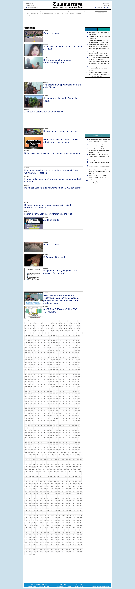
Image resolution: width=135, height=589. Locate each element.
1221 (44, 486)
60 (66, 325)
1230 (77, 486)
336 (60, 362)
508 (35, 386)
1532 (70, 532)
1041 (30, 459)
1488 (26, 527)
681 (69, 408)
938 (29, 444)
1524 (41, 532)
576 (79, 393)
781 (44, 423)
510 (41, 386)
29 (43, 323)
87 (79, 328)
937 (26, 444)
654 (41, 406)
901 (26, 440)
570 (60, 393)
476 (48, 381)
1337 (59, 503)
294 (41, 357)
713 (57, 413)
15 (66, 321)
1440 (26, 520)
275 (38, 355)
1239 (52, 488)
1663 (81, 551)
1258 (63, 491)
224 (48, 347)
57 (59, 325)
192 (60, 342)
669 (32, 408)
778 (35, 423)
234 (79, 347)
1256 (55, 491)
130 (35, 335)
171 (51, 340)
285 (69, 355)
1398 (48, 513)
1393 (30, 513)
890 (48, 437)
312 (41, 359)
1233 (30, 488)
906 (41, 440)
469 (26, 381)
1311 (81, 498)
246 (60, 350)
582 (41, 396)
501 (69, 384)
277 (44, 355)
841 (63, 430)
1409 (30, 515)
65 (79, 325)
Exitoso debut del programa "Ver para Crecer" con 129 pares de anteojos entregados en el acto (98, 177)
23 (28, 323)
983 (57, 449)
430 (73, 374)
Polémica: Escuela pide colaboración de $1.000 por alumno (53, 187)
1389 (74, 510)
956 (29, 447)
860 (66, 432)
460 (54, 379)
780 (41, 423)
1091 (37, 466)
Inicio (28, 11)
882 (79, 435)
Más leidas (91, 29)
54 (51, 325)
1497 (59, 527)
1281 (30, 496)
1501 (74, 527)
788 (66, 423)
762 (41, 420)
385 (44, 369)
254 (29, 352)
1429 (44, 517)
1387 (66, 510)
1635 (37, 549)
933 (69, 442)
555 (69, 391)
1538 (33, 534)
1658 (63, 551)
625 (63, 401)
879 (69, 435)
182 (29, 342)
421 (44, 374)
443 (57, 376)
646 (73, 403)
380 (29, 369)
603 (51, 398)
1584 (26, 542)
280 (54, 355)
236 (29, 350)
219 (32, 347)
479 (57, 381)
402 (41, 372)
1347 (37, 505)
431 (76, 374)
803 (57, 425)
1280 (26, 496)
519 (69, 386)
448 (73, 376)
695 (57, 410)
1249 (30, 491)
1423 (81, 515)
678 (60, 408)
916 (72, 440)
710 (48, 413)
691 (44, 410)
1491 (37, 527)
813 (32, 427)
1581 (74, 539)
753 (69, 418)
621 (51, 401)
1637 (44, 549)
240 (41, 350)
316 (54, 359)
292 (35, 357)
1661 (74, 551)
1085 (74, 464)
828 (79, 427)
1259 (66, 491)
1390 (77, 510)
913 (63, 440)
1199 (80, 481)
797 (38, 425)
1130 (62, 471)
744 (41, 418)
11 (55, 321)
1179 (65, 478)
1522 (33, 532)
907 (44, 440)
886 (35, 437)
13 (60, 321)
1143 (51, 474)
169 (44, 340)
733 (63, 415)
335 (57, 362)
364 (35, 367)
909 (51, 440)
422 (48, 374)
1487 (81, 525)
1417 (59, 515)
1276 (70, 493)
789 (69, 423)
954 (79, 444)
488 (29, 384)
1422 (77, 515)
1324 (70, 500)
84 (71, 328)
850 (35, 432)
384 (41, 369)
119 (59, 333)
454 (35, 379)
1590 (48, 542)
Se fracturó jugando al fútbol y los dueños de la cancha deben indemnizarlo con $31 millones (99, 156)
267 (69, 352)
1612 (70, 544)
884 (29, 437)
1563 (66, 537)
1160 (55, 476)
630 (79, 401)
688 (35, 410)
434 (29, 376)
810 (79, 425)
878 (66, 435)
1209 (59, 483)
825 (69, 427)
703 (26, 413)
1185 (30, 481)
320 (66, 359)
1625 (59, 547)
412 (72, 372)
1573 (44, 539)
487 (26, 384)
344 (29, 364)
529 (44, 389)
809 (76, 425)
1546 (63, 534)
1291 (66, 496)
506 (29, 386)
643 (63, 403)
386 (48, 369)
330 (41, 362)
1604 (41, 544)
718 (72, 413)
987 (69, 449)
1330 (33, 503)
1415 (52, 515)
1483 (66, 525)
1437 (74, 517)
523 (26, 389)
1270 (48, 493)
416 (29, 374)
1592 (55, 542)
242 (48, 350)
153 (51, 337)
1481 (59, 525)
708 (41, 413)
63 (74, 325)
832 (35, 430)
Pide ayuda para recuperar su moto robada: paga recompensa (60, 140)
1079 (52, 464)
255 (32, 352)
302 (66, 357)
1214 (77, 483)
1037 (74, 457)
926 (48, 442)
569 (57, 393)
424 (54, 374)
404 (48, 372)
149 (38, 337)
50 (41, 325)
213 (69, 345)
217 (26, 347)
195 (69, 342)
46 (30, 325)
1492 (41, 527)
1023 (81, 454)
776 (29, 423)
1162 (62, 476)
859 (63, 432)
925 (44, 442)
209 (57, 345)
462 (60, 379)
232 (73, 347)
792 (79, 423)
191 (57, 342)
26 (35, 323)
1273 (59, 493)
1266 (33, 493)
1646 (77, 549)
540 (79, 389)
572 (66, 393)
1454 (77, 520)
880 (73, 435)
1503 (81, 527)
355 (63, 364)
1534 (77, 532)
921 (32, 442)
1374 (77, 508)
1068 (70, 462)
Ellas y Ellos (69, 11)
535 (63, 389)
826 (72, 427)
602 (48, 398)
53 (48, 325)
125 (78, 333)
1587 (37, 542)
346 (35, 364)
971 (76, 447)
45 (28, 325)
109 (29, 333)
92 (35, 330)
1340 (70, 503)
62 (71, 325)
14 (63, 321)
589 (63, 396)
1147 (65, 474)
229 (63, 347)
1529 (59, 532)
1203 (37, 483)
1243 (66, 488)
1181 (73, 478)
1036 (70, 457)
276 (41, 355)
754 (73, 418)
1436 (70, 517)
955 (26, 447)
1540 (41, 534)
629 (76, 401)
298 (54, 357)
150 (41, 337)
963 (51, 447)
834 (41, 430)
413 (76, 372)
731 (57, 415)
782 (48, 423)
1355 (66, 505)
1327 (81, 500)
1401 (59, 513)
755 (76, 418)
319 (63, 359)
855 (51, 432)
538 (73, 389)
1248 (26, 491)
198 (79, 342)
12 (58, 321)
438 (41, 376)
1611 (66, 544)
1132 (69, 471)
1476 (41, 525)
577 (26, 396)
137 (57, 335)
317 (57, 359)
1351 (52, 505)
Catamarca (34, 11)
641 (57, 403)
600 (41, 398)
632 (29, 403)
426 (60, 374)
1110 (48, 469)
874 (54, 435)
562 (35, 393)
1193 (58, 481)
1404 (70, 513)
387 (51, 369)
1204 (41, 483)
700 (73, 410)
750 (60, 418)
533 (57, 389)
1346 (33, 505)
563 (38, 393)
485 (76, 381)
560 (29, 393)
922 (35, 442)
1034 (63, 457)
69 (33, 328)
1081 (59, 464)
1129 (58, 471)
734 (66, 415)
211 (63, 345)
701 (76, 410)
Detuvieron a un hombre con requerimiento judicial (57, 61)
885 (32, 437)
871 (44, 435)
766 (54, 420)
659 (57, 406)
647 (76, 403)
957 (32, 447)
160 (73, 337)
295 (44, 357)
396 (79, 369)
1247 (81, 488)
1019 (66, 454)
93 (38, 330)
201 (32, 345)
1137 (30, 474)
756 (79, 418)
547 (44, 391)
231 (69, 347)
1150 (76, 474)
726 (41, 415)
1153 (30, 476)
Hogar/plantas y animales (46, 13)
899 (76, 437)
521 (76, 386)
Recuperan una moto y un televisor (60, 131)
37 (64, 323)
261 (51, 352)
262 (54, 352)
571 (63, 393)
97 (48, 330)
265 (63, 352)
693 (51, 410)
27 (38, 323)
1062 (48, 462)
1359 (81, 505)
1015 (52, 454)
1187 (37, 481)
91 (33, 330)
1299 (37, 498)
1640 (55, 549)
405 (51, 372)
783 (51, 423)
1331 (37, 503)
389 (57, 369)
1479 (52, 525)
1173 (44, 478)
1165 (73, 476)
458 (48, 379)
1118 (75, 469)
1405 (74, 513)
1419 (66, 515)
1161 (58, 476)
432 (79, 374)
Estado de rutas (51, 33)
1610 (63, 544)
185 (38, 342)
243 (51, 350)
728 (48, 415)
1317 (44, 500)
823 (63, 427)
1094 (48, 466)
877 (63, 435)
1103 (81, 466)
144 (79, 335)
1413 (44, 515)
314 (47, 359)
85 (74, 328)
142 (73, 335)
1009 (30, 454)
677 (57, 408)
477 (51, 381)
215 (76, 345)
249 (69, 350)
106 (75, 330)
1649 (30, 551)
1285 (44, 496)
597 (32, 398)
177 (69, 340)
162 (79, 337)
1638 (48, 549)
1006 (76, 452)
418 (35, 374)
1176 (55, 478)
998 (48, 452)
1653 (44, 551)
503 (76, 384)
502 (73, 384)
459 (51, 379)
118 (56, 333)
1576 (55, 539)
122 (68, 333)
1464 (55, 522)
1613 (74, 544)
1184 (26, 481)
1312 (26, 500)
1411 (37, 515)
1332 (41, 503)
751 (63, 418)
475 (44, 381)
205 (44, 345)
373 (63, 367)
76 (51, 328)
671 (38, 408)
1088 (26, 466)
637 (44, 403)
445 (63, 376)
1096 (55, 466)
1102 (77, 466)
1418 (63, 515)
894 (60, 437)
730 (54, 415)
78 (56, 328)
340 (73, 362)
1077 (44, 464)
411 (69, 372)
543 (32, 391)
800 (48, 425)
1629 (74, 547)
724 (35, 415)
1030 (48, 457)
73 (43, 328)
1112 (54, 469)
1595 (66, 542)
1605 (44, 544)
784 (54, 423)
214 (72, 345)
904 (35, 440)
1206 (48, 483)
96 (46, 330)
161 (76, 337)
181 (26, 342)
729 (51, 415)
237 (32, 350)
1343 (81, 503)
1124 (40, 471)
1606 (48, 544)
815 (38, 427)
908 (48, 440)
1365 (44, 508)
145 (26, 337)
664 (73, 406)
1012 (41, 454)
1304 (55, 498)
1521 (30, 532)
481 (63, 381)
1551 (81, 534)
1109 (44, 469)
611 (76, 398)
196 (73, 342)
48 (35, 325)
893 (57, 437)
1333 (44, 503)
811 (26, 427)
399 (32, 372)
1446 (48, 520)
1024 (26, 457)
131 (38, 335)
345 (32, 364)
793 (26, 425)
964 (54, 447)
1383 (52, 510)
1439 (81, 517)
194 (66, 342)
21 (81, 321)
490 (35, 384)
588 (60, 396)
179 (76, 340)
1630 (77, 547)
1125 (44, 471)
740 (29, 418)
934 (73, 442)
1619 (37, 547)
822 (60, 427)
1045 (44, 459)
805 (63, 425)
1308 (70, 498)
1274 (63, 493)
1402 (63, 513)
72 (41, 328)
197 (76, 342)
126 (81, 333)
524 (29, 389)
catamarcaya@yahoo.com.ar (63, 586)
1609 (59, 544)
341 (76, 362)
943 (44, 444)
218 (29, 347)
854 (48, 432)
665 (76, 406)
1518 (77, 530)
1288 (55, 496)
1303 (52, 498)
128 (29, 335)
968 (66, 447)
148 (35, 337)
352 (54, 364)
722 (29, 415)
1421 (74, 515)
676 (54, 408)
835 (44, 430)
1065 (59, 462)
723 (32, 415)
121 (65, 333)
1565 (74, 537)
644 (66, 403)
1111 (51, 469)
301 (63, 357)
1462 (48, 522)
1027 (37, 457)
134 (48, 335)
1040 (26, 459)
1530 (63, 532)
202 (35, 345)
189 (51, 342)
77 (53, 328)
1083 (66, 464)
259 (44, 352)
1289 (59, 496)
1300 (41, 498)
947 (57, 444)
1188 (40, 481)
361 (26, 367)
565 (44, 393)
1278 (77, 493)
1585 (30, 542)
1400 (55, 513)
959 (38, 447)
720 (79, 413)
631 (26, 403)
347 (38, 364)
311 (38, 359)
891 (51, 437)
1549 (74, 534)
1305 (59, 498)
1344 (26, 505)
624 (60, 401)
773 (76, 420)
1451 (66, 520)
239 (38, 350)
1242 (63, 488)
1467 (66, 522)
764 (48, 420)
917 (76, 440)
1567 (81, 537)
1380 (41, 510)
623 (57, 401)
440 (48, 376)
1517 (74, 530)
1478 (48, 525)
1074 (33, 464)
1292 (70, 496)
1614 (77, 544)
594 (79, 396)
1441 (30, 520)
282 (60, 355)
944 (48, 444)
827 (76, 427)
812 (29, 427)
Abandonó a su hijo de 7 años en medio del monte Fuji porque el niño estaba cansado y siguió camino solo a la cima (99, 53)
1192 (55, 481)
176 (66, 340)
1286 (48, 496)
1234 (33, 488)
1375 (81, 508)
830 (29, 430)
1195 (65, 481)
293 (38, 357)
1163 (65, 476)
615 (32, 401)
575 (76, 393)
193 (63, 342)
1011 (37, 454)
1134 (76, 471)
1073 (30, 464)
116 (50, 333)
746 (48, 418)
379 (26, 369)
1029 (44, 457)
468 (79, 379)
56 (56, 325)
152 (48, 337)
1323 (66, 500)
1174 (48, 478)
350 (48, 364)
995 (38, 452)
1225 (59, 486)
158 (66, 337)
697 (63, 410)
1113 (58, 469)
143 (76, 335)
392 (66, 369)
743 (38, 418)
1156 (40, 476)
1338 (63, 503)
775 (26, 423)
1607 (52, 544)
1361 (30, 508)
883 (26, 437)
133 (44, 335)
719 (76, 413)
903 (32, 440)
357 (69, 364)
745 (44, 418)
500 (66, 384)
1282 (33, 496)
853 (44, 432)
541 (26, 391)
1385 (59, 510)
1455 (81, 520)
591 (69, 396)
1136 (26, 474)
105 (72, 330)
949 (63, 444)
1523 (37, 532)
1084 (70, 464)
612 (79, 398)
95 (43, 330)
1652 (41, 551)
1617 (30, 547)
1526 (48, 532)
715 (63, 413)
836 (48, 430)
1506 (33, 530)
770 (66, 420)
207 (51, 345)
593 (76, 396)
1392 (26, 513)
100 (57, 330)
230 (66, 347)
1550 (77, 534)
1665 (30, 554)
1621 (44, 547)
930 (60, 442)
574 (73, 393)
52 (46, 325)
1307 (66, 498)
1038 (77, 457)
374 (66, 367)
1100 (70, 466)
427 (63, 374)
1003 (65, 452)
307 (26, 359)
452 (29, 379)
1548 (70, 534)
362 (29, 367)
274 (35, 355)
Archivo (57, 13)
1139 (37, 474)
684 (79, 408)
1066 (63, 462)
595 (26, 398)
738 (79, 415)
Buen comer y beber (83, 11)
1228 (70, 486)
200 (29, 345)
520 (72, 386)
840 (60, 430)
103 (66, 330)
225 (51, 347)
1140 (40, 474)
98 (51, 330)
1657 (59, 551)
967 (63, 447)
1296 (26, 498)
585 (51, 396)
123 (72, 333)
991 (26, 452)
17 (71, 321)
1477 (44, 525)
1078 (48, 464)
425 (57, 374)
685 (26, 410)
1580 (70, 539)
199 (26, 345)
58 (61, 325)
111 (35, 333)
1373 (74, 508)
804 (60, 425)
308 (29, 359)
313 (44, 359)
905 (38, 440)
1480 (55, 525)
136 (54, 335)
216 (79, 345)
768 (60, 420)
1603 (37, 544)
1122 (33, 471)
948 (60, 444)
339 (69, 362)
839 (57, 430)
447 (69, 376)
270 (79, 352)
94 (41, 330)
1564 (70, 537)
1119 (79, 469)
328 (35, 362)
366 (41, 367)
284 (66, 355)
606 (60, 398)
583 (44, 396)
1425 (30, 517)
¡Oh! (75, 11)
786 (60, 423)
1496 (55, 527)
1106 (33, 469)
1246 (77, 488)
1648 (26, 551)
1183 (80, 478)
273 (32, 355)
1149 (73, 474)
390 (60, 369)
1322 (63, 500)
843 (69, 430)
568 (54, 393)
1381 (44, 510)
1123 (37, 471)
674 (48, 408)
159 (69, 337)
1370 (63, 508)
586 (54, 396)
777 (32, 423)
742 (35, 418)
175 (63, 340)
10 (53, 321)
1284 (41, 496)
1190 (48, 481)
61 (69, 325)
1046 (48, 459)
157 (63, 337)
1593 (59, 542)
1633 (30, 549)
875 (57, 435)
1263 (81, 491)
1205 (44, 483)
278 (48, 355)
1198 (76, 481)
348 (41, 364)
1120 (26, 471)
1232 (26, 488)
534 (60, 389)
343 (26, 364)
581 (38, 396)
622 (54, 401)
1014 (48, 454)
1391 (81, 510)
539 (76, 389)
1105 (30, 469)
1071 (81, 462)
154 (54, 337)
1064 (55, 462)
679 (63, 408)
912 (60, 440)
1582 (77, 539)
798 (41, 425)
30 (46, 323)
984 (60, 449)
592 (73, 396)
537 (69, 389)
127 (26, 335)
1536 (26, 534)
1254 (48, 491)
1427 (37, 517)
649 (26, 406)
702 (79, 410)
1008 (26, 454)
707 (38, 413)
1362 (33, 508)
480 (60, 381)
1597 (74, 542)
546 (41, 391)
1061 (44, 462)
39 (69, 323)
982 (54, 449)
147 (32, 337)
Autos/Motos (34, 13)
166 (35, 340)
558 (79, 391)
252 (79, 350)
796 (35, 425)
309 (32, 359)
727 (44, 415)
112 (38, 333)
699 (69, 410)
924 (41, 442)
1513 (59, 530)
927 (51, 442)
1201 (30, 483)
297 (51, 357)
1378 (33, 510)
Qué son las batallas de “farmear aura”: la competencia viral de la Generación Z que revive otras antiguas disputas (99, 63)
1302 (48, 498)
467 (76, 379)
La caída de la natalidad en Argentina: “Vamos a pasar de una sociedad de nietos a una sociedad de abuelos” (99, 74)
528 (41, 389)
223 (44, 347)
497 (57, 384)
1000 (54, 452)
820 (54, 427)
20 (78, 321)
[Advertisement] (67, 22)
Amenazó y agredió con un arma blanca (43, 111)
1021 (74, 454)
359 (76, 364)
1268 (41, 493)
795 (32, 425)
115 (47, 333)
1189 (44, 481)
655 (44, 406)
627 (69, 401)
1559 (52, 537)
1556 (41, 537)
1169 (30, 478)
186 (41, 342)
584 (48, 396)
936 (79, 442)
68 (30, 328)
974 (29, 449)
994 (35, 452)
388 (54, 369)
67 (28, 328)
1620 (41, 547)
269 (76, 352)
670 (35, 408)
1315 (37, 500)
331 (44, 362)
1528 (55, 532)
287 (76, 355)
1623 (52, 547)
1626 (63, 547)
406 (54, 372)
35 (59, 323)
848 (29, 432)
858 (60, 432)
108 (26, 333)
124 (75, 333)
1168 (26, 478)
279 (51, 355)
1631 (81, 547)
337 (63, 362)
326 (29, 362)
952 (73, 444)
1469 (74, 522)
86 (77, 328)
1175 (51, 478)
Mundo (48, 11)
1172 (40, 478)
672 (41, 408)
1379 (37, 510)
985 (63, 449)
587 (57, 396)
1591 (52, 542)
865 (26, 435)
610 (73, 398)
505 (26, 386)
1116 (68, 469)
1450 (63, 520)
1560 (55, 537)
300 (60, 357)
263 (57, 352)
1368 (55, 508)
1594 (63, 542)
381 (32, 369)
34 (56, 323)
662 (66, 406)
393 (69, 369)
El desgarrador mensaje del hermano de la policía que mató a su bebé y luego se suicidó (99, 141)
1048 (55, 459)
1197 (73, 481)
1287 (52, 496)
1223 (52, 486)
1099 (66, 466)
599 (38, 398)
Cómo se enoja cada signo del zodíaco (98, 44)
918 (79, 440)
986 (66, 449)
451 (26, 379)
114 (44, 333)
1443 (37, 520)
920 (29, 442)
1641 (59, 549)
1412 (41, 515)
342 (79, 362)
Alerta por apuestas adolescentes (97, 160)
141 (69, 335)
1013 (44, 454)
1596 (70, 542)
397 (26, 372)
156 (60, 337)
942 (41, 444)
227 (57, 347)
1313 (30, 500)
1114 (61, 469)
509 (38, 386)
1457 (30, 522)
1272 (55, 493)
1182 (76, 478)
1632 (26, 549)
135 (51, 335)
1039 (81, 457)
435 (32, 376)
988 (73, 449)
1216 (26, 486)
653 (38, 406)
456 (41, 379)
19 (76, 321)
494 (48, 384)
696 (60, 410)
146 (29, 337)
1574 (48, 539)
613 (26, 401)
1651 (37, 551)
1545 (59, 534)
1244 (70, 488)
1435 (66, 517)
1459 (37, 522)
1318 (48, 500)
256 (35, 352)
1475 (37, 525)
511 (44, 386)
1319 (52, 500)
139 (63, 335)
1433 (59, 517)
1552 (26, 537)
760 (35, 420)
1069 (74, 462)
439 (44, 376)
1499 (66, 527)
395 (76, 369)
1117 (72, 469)
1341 (74, 503)
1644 (70, 549)
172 (54, 340)
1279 (81, 493)
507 (32, 386)
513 (51, 386)
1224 (55, 486)
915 (69, 440)
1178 (62, 478)
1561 (59, 537)
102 (63, 330)
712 (54, 413)
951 (69, 444)
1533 (74, 532)
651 (32, 406)
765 (51, 420)
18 (73, 321)
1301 (44, 498)
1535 (81, 532)
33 (53, 323)
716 (66, 413)
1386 (63, 510)
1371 (66, 508)
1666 (33, 554)
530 (48, 389)
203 (38, 345)
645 (69, 403)
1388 (70, 510)
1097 (59, 466)
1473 (30, 525)
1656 (55, 551)
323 (76, 359)
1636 (41, 549)
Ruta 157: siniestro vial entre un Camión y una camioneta (52, 153)
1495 (52, 527)
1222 (48, 486)
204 (41, 345)
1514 (63, 530)
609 (69, 398)
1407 (81, 513)
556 (73, 391)
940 (35, 444)
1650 (33, 551)
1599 (81, 542)
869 (38, 435)
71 (38, 328)
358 (73, 364)
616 (35, 401)
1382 (48, 510)
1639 (52, 549)
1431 (52, 517)
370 (54, 367)
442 (54, 376)
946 (54, 444)
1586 (33, 542)
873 (51, 435)
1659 (66, 551)
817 (44, 427)
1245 (74, 488)
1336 (55, 503)
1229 (74, 486)
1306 (63, 498)
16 (68, 321)
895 (63, 437)
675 (51, 408)
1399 (52, 513)
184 (35, 342)
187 (44, 342)
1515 (66, 530)
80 (61, 328)
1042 (33, 459)
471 (32, 381)
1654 (48, 551)
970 (73, 447)
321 (69, 359)
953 (76, 444)
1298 (33, 498)
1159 (51, 476)
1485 (74, 525)
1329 (30, 503)
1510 (48, 530)
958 (35, 447)
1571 (37, 539)
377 (76, 367)
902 (29, 440)
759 (32, 420)
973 (26, 449)
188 (48, 342)
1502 (77, 527)
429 (69, 374)
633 (32, 403)
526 (35, 389)
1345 (30, 505)
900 (79, 437)
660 (60, 406)
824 (66, 427)
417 (32, 374)
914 (66, 440)
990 (79, 449)
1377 (30, 510)
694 (54, 410)
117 (53, 333)
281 (57, 355)
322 (72, 359)
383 (38, 369)
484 (73, 381)
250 (73, 350)
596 (29, 398)
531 (51, 389)
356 (66, 364)
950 (66, 444)
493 (44, 384)
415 (26, 374)
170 (48, 340)
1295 (81, 496)
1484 (70, 525)
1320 (55, 500)
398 (29, 372)
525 (32, 389)
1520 (26, 532)
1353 (59, 505)
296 (48, 357)
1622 (48, 547)
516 (60, 386)
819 (51, 427)
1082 (63, 464)
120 (62, 333)
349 (44, 364)
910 (54, 440)
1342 (77, 503)
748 (54, 418)
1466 (63, 522)
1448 (55, 520)
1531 (66, 532)
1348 (41, 505)
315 (51, 359)
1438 (77, 517)
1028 (41, 457)
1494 (48, 527)
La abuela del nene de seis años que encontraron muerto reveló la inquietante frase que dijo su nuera (99, 150)
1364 (41, 508)
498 (60, 384)
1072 (26, 464)
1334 (48, 503)
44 (25, 325)
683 (76, 408)
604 (54, 398)
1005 (73, 452)
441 (51, 376)
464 (66, 379)
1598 (77, 542)
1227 (66, 486)
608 (66, 398)
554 (66, 391)
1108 (40, 469)
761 (38, 420)
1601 (30, 544)
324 (79, 359)
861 (69, 432)
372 (60, 367)
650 (29, 406)
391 (63, 369)
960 (41, 447)
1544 (55, 534)
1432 (55, 517)
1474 (33, 525)
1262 (77, 491)
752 (66, 418)
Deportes (53, 11)
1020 (70, 454)
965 (57, 447)
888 (41, 437)
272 (29, 355)
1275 (66, 493)
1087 (81, 464)
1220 (41, 486)
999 (51, 452)
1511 (52, 530)
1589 (44, 542)
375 (69, 367)
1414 (48, 515)
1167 (80, 476)
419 (38, 374)
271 (26, 355)
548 (48, 391)
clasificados (105, 7)
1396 (41, 513)
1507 (37, 530)
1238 (48, 488)
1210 (63, 483)
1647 (81, 549)
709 (44, 413)
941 (38, 444)
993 (32, 452)
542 (29, 391)
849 (32, 432)
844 (73, 430)
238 (35, 350)
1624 (55, 547)
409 (63, 372)
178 (73, 340)
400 (35, 372)
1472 (26, 525)
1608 (55, 544)
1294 (77, 496)
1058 (33, 462)
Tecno (66, 13)
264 (60, 352)
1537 (30, 534)
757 (26, 420)
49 (38, 325)
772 (73, 420)
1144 (55, 474)
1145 (58, 474)
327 (32, 362)
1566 (77, 537)
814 (35, 427)
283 (63, 355)
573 (69, 393)
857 (57, 432)
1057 (30, 462)
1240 (55, 488)
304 (73, 357)
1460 (41, 522)
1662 (77, 551)
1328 (26, 503)
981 (51, 449)
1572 (41, 539)
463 (63, 379)
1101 (74, 466)
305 (76, 357)
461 (57, 379)
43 (79, 323)
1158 (48, 476)
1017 (59, 454)
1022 (77, 454)
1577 (59, 539)
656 (48, 406)
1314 (33, 500)
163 (26, 340)
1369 (59, 508)
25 (33, 323)
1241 (59, 488)
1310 (77, 498)
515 (57, 386)
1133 (73, 471)
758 (29, 420)
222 (41, 347)
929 (57, 442)
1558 (48, 537)
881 (76, 435)
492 (41, 384)
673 (44, 408)
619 (44, 401)
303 (69, 357)
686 (29, 410)
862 (73, 432)
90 (30, 330)
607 (63, 398)
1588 (41, 542)
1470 (77, 522)
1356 (70, 505)
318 (60, 359)
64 (77, 325)
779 (38, 423)
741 (32, 418)
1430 (48, 517)
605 (57, 398)
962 (48, 447)
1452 (70, 520)
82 (66, 328)
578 (29, 396)
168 (41, 340)
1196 (69, 481)
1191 (51, 481)
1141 (44, 474)
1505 (30, 530)
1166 (76, 476)
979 (44, 449)
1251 (37, 491)
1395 (37, 513)
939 (32, 444)
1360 (26, 508)
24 (30, 323)
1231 (81, 486)
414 (79, 372)
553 (63, 391)
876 (60, 435)
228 (60, 347)
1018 (63, 454)
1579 (66, 539)
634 (35, 403)
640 (54, 403)
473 (38, 381)
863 (76, 432)
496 (54, 384)
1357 (74, 505)
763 (44, 420)
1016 (55, 454)
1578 (63, 539)
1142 (48, 474)
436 (35, 376)
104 (69, 330)
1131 (65, 471)
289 (26, 357)
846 (79, 430)
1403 (66, 513)
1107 (37, 469)
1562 (63, 537)
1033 (59, 457)
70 (35, 328)
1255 (52, 491)
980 (48, 449)
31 (48, 323)
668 (29, 408)
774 (79, 420)
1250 (33, 491)
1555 (37, 537)
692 (48, 410)
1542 (48, 534)
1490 (33, 527)
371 (57, 367)
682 (73, 408)
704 (29, 413)
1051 (66, 459)
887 (38, 437)
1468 (70, 522)
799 (44, 425)
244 (54, 350)
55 (53, 325)
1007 (80, 452)
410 (66, 372)
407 (57, 372)
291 (32, 357)
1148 (69, 474)
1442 (33, 520)
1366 (48, 508)
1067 (66, 462)
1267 (37, 493)
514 (54, 386)
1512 (55, 530)
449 (76, 376)
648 (79, 403)
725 (38, 415)
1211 (66, 483)
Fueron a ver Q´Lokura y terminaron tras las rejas (48, 214)
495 (51, 384)
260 (48, 352)
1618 (33, 547)
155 (57, 337)
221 (38, 347)
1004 (69, 452)
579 (32, 396)
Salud (27, 13)
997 (44, 452)
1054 (77, 459)
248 (66, 350)
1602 (33, 544)
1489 (30, 527)
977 (38, 449)
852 (41, 432)
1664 (26, 554)
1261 (74, 491)
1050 (63, 459)
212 (66, 345)
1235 (37, 488)
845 (76, 430)
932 (66, 442)
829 (26, 430)
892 (54, 437)
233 (76, 347)
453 (32, 379)
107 (78, 330)
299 (57, 357)
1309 (74, 498)
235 (26, 350)
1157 (44, 476)
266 (66, 352)
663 (69, 406)
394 (73, 369)
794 (29, 425)
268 (73, 352)
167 (38, 340)
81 (64, 328)
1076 (41, 464)
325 (26, 362)
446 (66, 376)
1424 (26, 517)
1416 (55, 515)
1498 (63, 527)
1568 (26, 539)
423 (51, 374)
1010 (33, 454)
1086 (77, 464)
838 (54, 430)
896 (66, 437)
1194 (62, 481)
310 (35, 359)
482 (66, 381)
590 (66, 396)
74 (46, 328)
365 (38, 367)
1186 (33, 481)
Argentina (41, 11)
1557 (44, 537)
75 (48, 328)
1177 (58, 478)
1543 (52, 534)
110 (32, 333)
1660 (70, 551)
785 (57, 423)
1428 (41, 517)
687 (32, 410)
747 (51, 418)
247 (63, 350)
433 (26, 376)
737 (76, 415)
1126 (48, 471)
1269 (44, 493)
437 (38, 376)
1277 (74, 493)
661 (63, 406)
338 (66, 362)
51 (43, 325)
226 (54, 347)
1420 (70, 515)
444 (60, 376)
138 (60, 335)
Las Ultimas (104, 29)
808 (73, 425)
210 (60, 345)
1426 (33, 517)
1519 (81, 530)
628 (73, 401)
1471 (81, 522)
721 (26, 415)
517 (63, 386)
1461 (44, 522)
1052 (70, 459)
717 (69, 413)
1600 (26, 544)
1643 (66, 549)
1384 (55, 510)
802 (54, 425)
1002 (62, 452)
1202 (33, 483)
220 (35, 347)
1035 (66, 457)
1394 (33, 513)
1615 (81, 544)
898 (73, 437)
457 (44, 379)
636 (41, 403)
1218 (33, 486)
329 (38, 362)
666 (79, 406)
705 (32, 413)
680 (66, 408)
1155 (37, 476)
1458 (33, 522)
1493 (44, 527)
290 (29, 357)
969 (69, 447)
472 (35, 381)
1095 (52, 466)
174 (60, 340)
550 (54, 391)
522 (79, 386)
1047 (52, 459)
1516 (70, 530)
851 (38, 432)
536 (66, 389)
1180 (69, 478)
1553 (30, 537)
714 (60, 413)
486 (79, 381)
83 (69, 328)
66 (25, 328)
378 (79, 367)
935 (76, 442)
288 (79, 355)
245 (57, 350)
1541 (44, 534)
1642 (63, 549)
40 (71, 323)
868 (35, 435)
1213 (74, 483)
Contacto (78, 13)
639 (51, 403)
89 (28, 330)
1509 (44, 530)
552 (60, 391)
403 (44, 372)
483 (69, 381)
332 (48, 362)
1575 (52, 539)
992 (29, 452)
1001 (58, 452)
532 (54, 389)
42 (77, 323)
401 (38, 372)
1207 (52, 483)
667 (26, 408)
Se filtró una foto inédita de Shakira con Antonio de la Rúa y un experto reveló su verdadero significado (99, 48)
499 (63, 384)
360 (79, 364)
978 (41, 449)
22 (25, 323)
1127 (51, 471)
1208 (55, 483)
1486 (77, 525)
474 (41, 381)
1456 (26, 522)
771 (69, 420)
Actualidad (61, 11)
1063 (52, 462)
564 (41, 393)
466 (73, 379)
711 (51, 413)
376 (73, 367)
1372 (70, 508)
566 (48, 393)
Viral (62, 13)
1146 (62, 474)
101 (60, 330)
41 (74, 323)
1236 (41, 488)
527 (38, 389)
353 (57, 364)
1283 (37, 496)
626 (66, 401)
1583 (81, 539)
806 (66, 425)
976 (35, 449)
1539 (37, 534)
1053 (74, 459)
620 (48, 401)
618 (41, 401)
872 (48, 435)
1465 (59, 522)
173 (57, 340)
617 (38, 401)
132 (41, 335)
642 (60, 403)
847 (26, 432)
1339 (66, 503)
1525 (44, 532)
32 (51, 323)
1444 (41, 520)
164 (29, 340)
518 (66, 386)
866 (29, 435)
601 (44, 398)
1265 (30, 493)
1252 (41, 491)
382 (35, 369)
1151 (80, 474)
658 (54, 406)
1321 (59, 500)
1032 (55, 457)
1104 (26, 469)
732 (60, 415)
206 (48, 345)
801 (51, 425)
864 (79, 432)
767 (57, 420)
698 (66, 410)
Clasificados (30, 16)
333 (51, 362)
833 (38, 430)
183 (32, 342)
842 (66, 430)
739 (26, 418)
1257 (59, 491)
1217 (30, 486)
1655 (52, 551)
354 (60, 364)
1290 (63, 496)
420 (41, 374)
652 (35, 406)
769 (63, 420)
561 (32, 393)
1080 (55, 464)
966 (60, 447)
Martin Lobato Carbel (104, 586)
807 (69, 425)
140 (66, 335)
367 (44, 367)
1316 (41, 500)
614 (29, 401)
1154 (33, 476)
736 (73, 415)
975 (32, 449)
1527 (52, 532)
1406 (77, 513)
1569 (30, 539)
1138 (33, 474)
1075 (37, 464)
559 (26, 393)
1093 (44, 466)
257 (38, 352)
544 (35, 391)
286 (73, 355)
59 (64, 325)
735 (69, 415)
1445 (44, 520)
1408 (26, 515)
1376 (26, 510)
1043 (37, 459)
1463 (52, 522)
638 (48, 403)
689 (38, 410)
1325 (74, 500)
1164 (69, 476)
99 (53, 330)
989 (76, 449)
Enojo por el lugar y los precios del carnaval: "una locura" (60, 271)
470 (29, 381)
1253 (44, 491)
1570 (33, 539)
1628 (70, 547)
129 (32, 335)
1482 (63, 525)
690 (41, 410)
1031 (52, 457)
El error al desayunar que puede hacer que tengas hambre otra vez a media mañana (98, 68)
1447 (52, 520)
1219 (37, 486)
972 (79, 447)
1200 (26, 483)
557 (76, 391)
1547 (66, 534)
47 (33, 325)
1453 (74, 520)
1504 (26, 530)
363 (32, 367)
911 (57, 440)
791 (76, 423)
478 (54, 381)
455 (38, 379)
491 (38, 384)
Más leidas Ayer (97, 135)
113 (41, 333)
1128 (55, 471)
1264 (26, 493)
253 (26, 352)
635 (38, 403)
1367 (52, 508)
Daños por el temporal (54, 257)
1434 (63, 517)
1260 (70, 491)
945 (51, 444)
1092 (41, 466)
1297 (30, 498)
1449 (59, 520)
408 (60, 372)
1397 (44, 513)
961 (44, 447)
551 (57, 391)
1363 (37, 508)
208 (54, 345)
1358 (77, 505)
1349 (44, 505)
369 (51, 367)
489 (32, 384)
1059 (37, 462)
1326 (77, 500)
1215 (81, 483)
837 (51, 430)
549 (51, 391)
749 (57, 418)
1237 (44, 488)
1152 (26, 476)
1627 (66, 547)
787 (63, 423)
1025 (30, 457)
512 (47, 386)
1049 (59, 459)
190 (54, 342)
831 (32, 430)
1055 (81, 459)
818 (47, 427)
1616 (26, 547)
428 (66, 374)
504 (79, 384)
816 (41, 427)
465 (69, 379)
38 (66, 323)
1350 (48, 505)
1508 (41, 530)
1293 (74, 496)
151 (44, 337)
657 (51, 406)
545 (38, 391)
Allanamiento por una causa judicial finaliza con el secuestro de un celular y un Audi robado (99, 171)
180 (79, 340)
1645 (74, 549)
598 (35, 398)
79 (59, 328)
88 (25, 330)
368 (48, 367)
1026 (33, 457)
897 (69, 437)
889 (44, 437)
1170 (33, 478)
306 (79, 357)
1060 (41, 462)
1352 (55, 505)
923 (38, 442)
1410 (33, 515)
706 (35, 413)
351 (51, 364)
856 (54, 432)
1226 (63, 486)
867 (32, 435)
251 (76, 350)
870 (41, 435)
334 (54, 362)
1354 (63, 505)
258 (41, 352)
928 (54, 442)
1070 (77, 462)
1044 (41, 459)
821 (57, 427)
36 (61, 323)
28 (41, 323)
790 (73, 423)
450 (79, 376)
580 (35, 396)
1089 (30, 466)
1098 (63, 466)
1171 (37, 478)
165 (32, 340)
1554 (33, 537)
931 (63, 442)
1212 (70, 483)
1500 (70, 527)
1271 (52, 493)
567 (51, 393)
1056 (26, 462)
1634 (33, 549)
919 (26, 442)
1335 (52, 503)
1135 (80, 471)
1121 (30, 471)
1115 (65, 469)
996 (41, 452)
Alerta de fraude (51, 220)
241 (44, 350)
